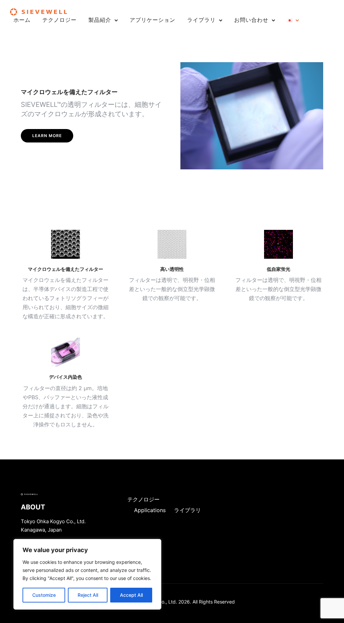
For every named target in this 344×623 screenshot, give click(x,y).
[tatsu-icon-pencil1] (65, 244)
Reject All (88, 595)
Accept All (131, 595)
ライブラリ (201, 19)
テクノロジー (59, 19)
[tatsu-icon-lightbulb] (278, 244)
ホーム (22, 19)
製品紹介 (99, 19)
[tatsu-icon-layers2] (172, 244)
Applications (150, 510)
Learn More (47, 135)
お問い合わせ (251, 19)
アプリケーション (152, 19)
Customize (44, 595)
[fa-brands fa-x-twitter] (65, 352)
